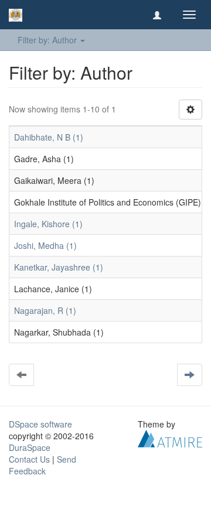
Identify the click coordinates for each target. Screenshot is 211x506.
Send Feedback (42, 465)
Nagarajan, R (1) (45, 310)
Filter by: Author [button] (48, 40)
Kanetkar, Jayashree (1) (58, 267)
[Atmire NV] (170, 437)
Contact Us (29, 459)
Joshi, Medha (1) (45, 245)
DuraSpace (29, 447)
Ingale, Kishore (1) (48, 224)
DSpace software (40, 424)
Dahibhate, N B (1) (48, 137)
